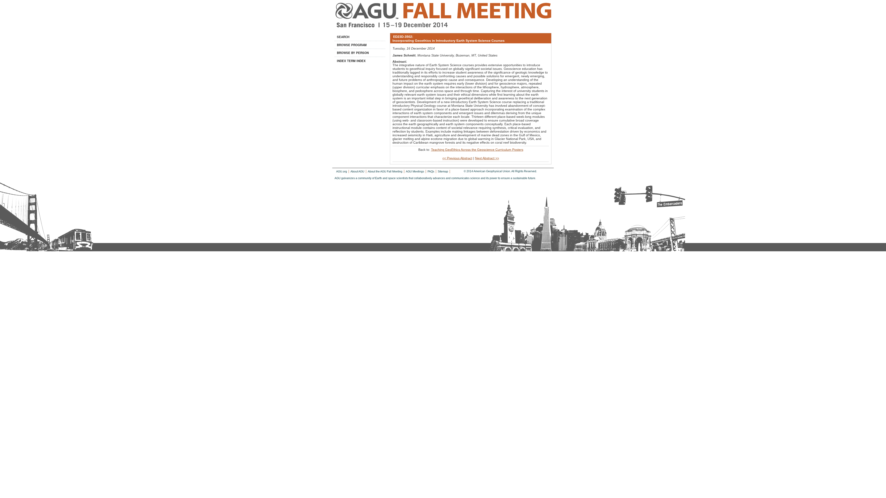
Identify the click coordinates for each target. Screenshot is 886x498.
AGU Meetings (415, 171)
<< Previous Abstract (457, 158)
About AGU (357, 171)
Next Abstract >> (487, 158)
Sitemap (443, 171)
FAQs (431, 171)
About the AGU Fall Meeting (385, 171)
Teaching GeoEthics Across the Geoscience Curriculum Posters (477, 149)
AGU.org (341, 171)
